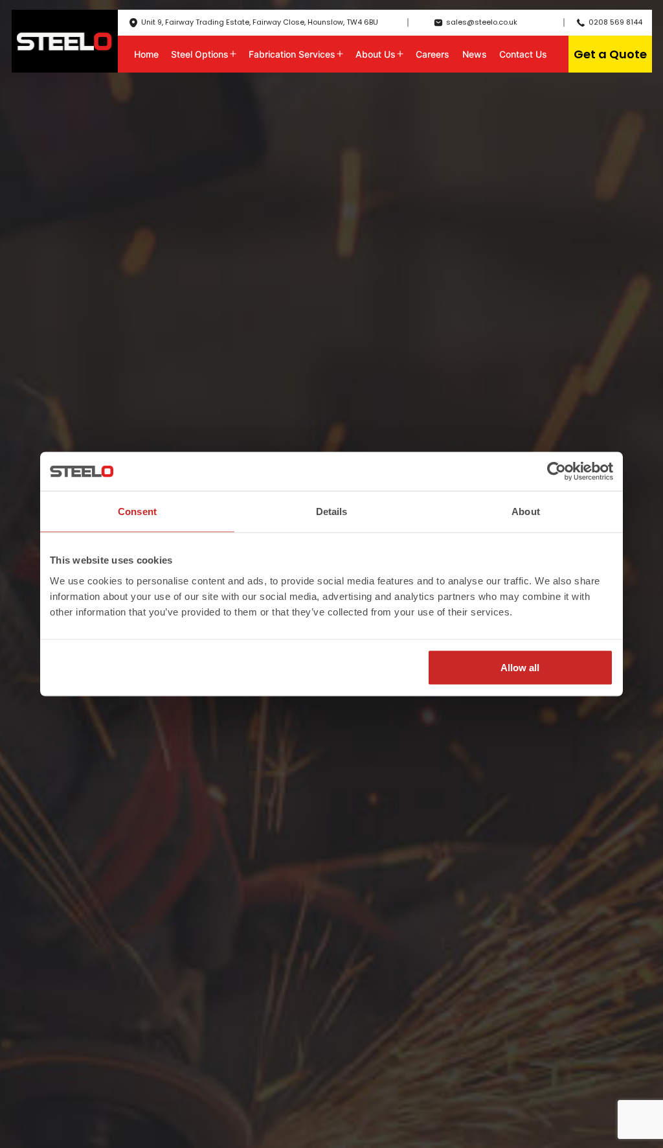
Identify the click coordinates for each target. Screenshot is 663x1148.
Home (146, 54)
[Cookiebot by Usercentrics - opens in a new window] (556, 471)
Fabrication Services (292, 54)
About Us (375, 54)
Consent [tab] (137, 511)
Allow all (519, 666)
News (474, 54)
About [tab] (525, 511)
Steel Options (200, 54)
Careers (432, 54)
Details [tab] (332, 511)
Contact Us (523, 54)
